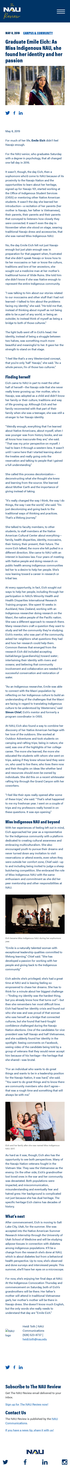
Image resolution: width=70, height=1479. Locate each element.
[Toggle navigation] (60, 12)
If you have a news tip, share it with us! (29, 1430)
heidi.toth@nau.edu (35, 1339)
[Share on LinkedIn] (21, 112)
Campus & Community (38, 32)
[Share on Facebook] (14, 112)
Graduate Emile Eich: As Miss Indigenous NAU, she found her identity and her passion (33, 50)
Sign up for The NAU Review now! (26, 1404)
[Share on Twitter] (7, 112)
